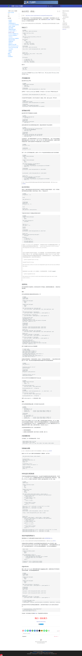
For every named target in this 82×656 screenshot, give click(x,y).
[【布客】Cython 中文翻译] (8, 6)
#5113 (54, 540)
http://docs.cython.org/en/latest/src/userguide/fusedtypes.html (39, 15)
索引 (35, 613)
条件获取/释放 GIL (48, 538)
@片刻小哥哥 (34, 652)
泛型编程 (48, 19)
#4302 (24, 183)
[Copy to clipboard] (59, 30)
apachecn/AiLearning (41, 621)
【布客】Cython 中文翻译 (12, 10)
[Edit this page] (59, 11)
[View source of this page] (57, 11)
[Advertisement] (68, 48)
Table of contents (65, 10)
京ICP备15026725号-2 (46, 651)
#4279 (50, 450)
